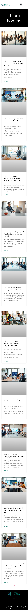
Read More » (6, 81)
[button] (21, 4)
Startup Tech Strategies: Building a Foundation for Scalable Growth (12, 401)
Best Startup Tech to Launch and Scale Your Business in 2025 (13, 510)
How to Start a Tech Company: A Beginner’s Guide (14, 455)
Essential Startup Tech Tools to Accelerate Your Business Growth (13, 121)
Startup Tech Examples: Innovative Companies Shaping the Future (12, 343)
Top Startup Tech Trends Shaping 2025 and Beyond (12, 289)
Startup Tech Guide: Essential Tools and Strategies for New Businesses (14, 566)
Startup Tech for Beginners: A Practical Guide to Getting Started (14, 234)
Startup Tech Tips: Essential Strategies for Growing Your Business (13, 63)
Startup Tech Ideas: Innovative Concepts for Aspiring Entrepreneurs (12, 178)
